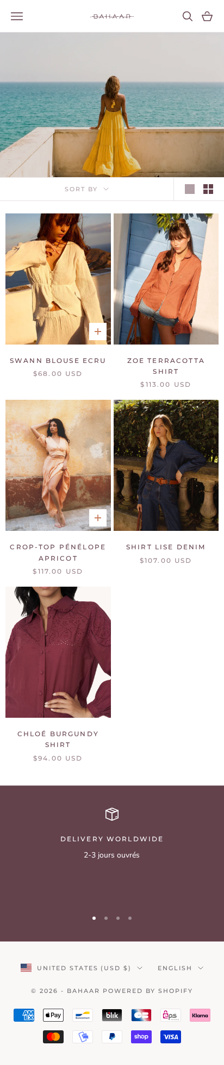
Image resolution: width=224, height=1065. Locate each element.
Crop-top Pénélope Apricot (58, 552)
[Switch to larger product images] (190, 189)
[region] (112, 853)
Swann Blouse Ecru (58, 360)
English (175, 968)
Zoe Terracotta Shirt (166, 365)
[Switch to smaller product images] (208, 189)
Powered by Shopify (148, 991)
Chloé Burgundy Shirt (58, 739)
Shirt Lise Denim (166, 547)
